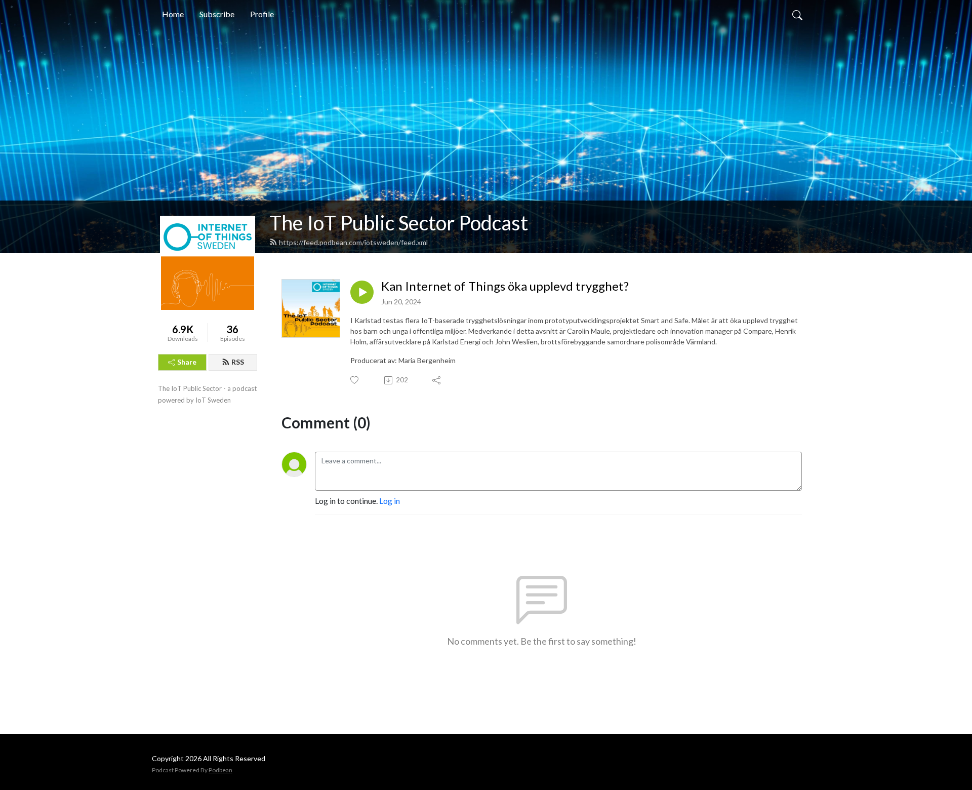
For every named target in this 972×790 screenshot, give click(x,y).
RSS (237, 362)
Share (186, 362)
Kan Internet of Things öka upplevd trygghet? (505, 286)
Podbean (220, 770)
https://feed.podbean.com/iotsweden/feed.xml (353, 242)
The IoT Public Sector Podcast (398, 223)
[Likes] (355, 380)
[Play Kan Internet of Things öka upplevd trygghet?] (362, 292)
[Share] (437, 380)
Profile (262, 14)
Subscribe (216, 14)
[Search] (797, 14)
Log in (389, 500)
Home (173, 14)
